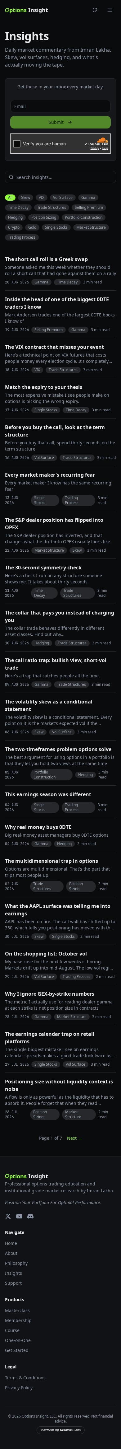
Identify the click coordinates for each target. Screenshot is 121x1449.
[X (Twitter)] (8, 1216)
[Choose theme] (95, 10)
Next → (74, 1138)
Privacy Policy (19, 1388)
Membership (18, 1320)
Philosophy (16, 1263)
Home (11, 1243)
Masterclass (17, 1310)
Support (13, 1283)
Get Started (17, 1350)
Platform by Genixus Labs (61, 1430)
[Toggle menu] (110, 10)
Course (12, 1330)
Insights (13, 1273)
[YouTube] (19, 1216)
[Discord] (30, 1216)
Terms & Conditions (25, 1378)
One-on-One (18, 1340)
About (11, 1253)
